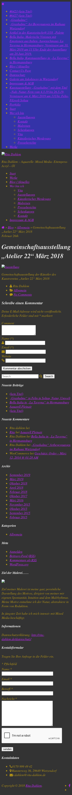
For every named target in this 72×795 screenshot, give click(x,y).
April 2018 (16, 487)
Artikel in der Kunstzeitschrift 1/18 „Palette (37, 32)
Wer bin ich (17, 186)
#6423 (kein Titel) (21, 11)
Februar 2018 (18, 491)
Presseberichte (27, 142)
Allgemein (23, 227)
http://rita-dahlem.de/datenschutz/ (23, 637)
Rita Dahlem (34, 785)
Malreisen (24, 125)
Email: (7, 679)
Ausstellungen (26, 117)
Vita (20, 134)
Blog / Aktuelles (19, 66)
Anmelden (16, 551)
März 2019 (16, 479)
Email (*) (8, 347)
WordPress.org (19, 564)
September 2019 (20, 475)
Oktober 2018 (18, 483)
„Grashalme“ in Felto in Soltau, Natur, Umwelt (40, 398)
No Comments (23, 294)
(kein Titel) (16, 394)
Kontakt (23, 121)
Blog (11, 227)
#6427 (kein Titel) (21, 15)
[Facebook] (69, 785)
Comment (8, 323)
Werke (13, 146)
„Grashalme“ (18, 20)
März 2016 (16, 500)
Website (6, 356)
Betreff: (7, 689)
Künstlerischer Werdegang (34, 138)
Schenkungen (26, 130)
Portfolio (15, 104)
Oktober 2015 (18, 508)
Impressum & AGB (22, 83)
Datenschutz (17, 75)
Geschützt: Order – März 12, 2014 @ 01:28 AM (38, 455)
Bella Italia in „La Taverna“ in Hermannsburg (39, 402)
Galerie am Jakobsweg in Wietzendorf (34, 79)
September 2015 (20, 513)
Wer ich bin (17, 113)
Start (13, 108)
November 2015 (20, 504)
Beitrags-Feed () (22, 556)
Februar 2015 (18, 517)
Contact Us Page (20, 70)
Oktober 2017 (18, 496)
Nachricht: (9, 698)
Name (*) (8, 338)
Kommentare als (23, 560)
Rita (12, 432)
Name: (7, 669)
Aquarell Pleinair (21, 406)
